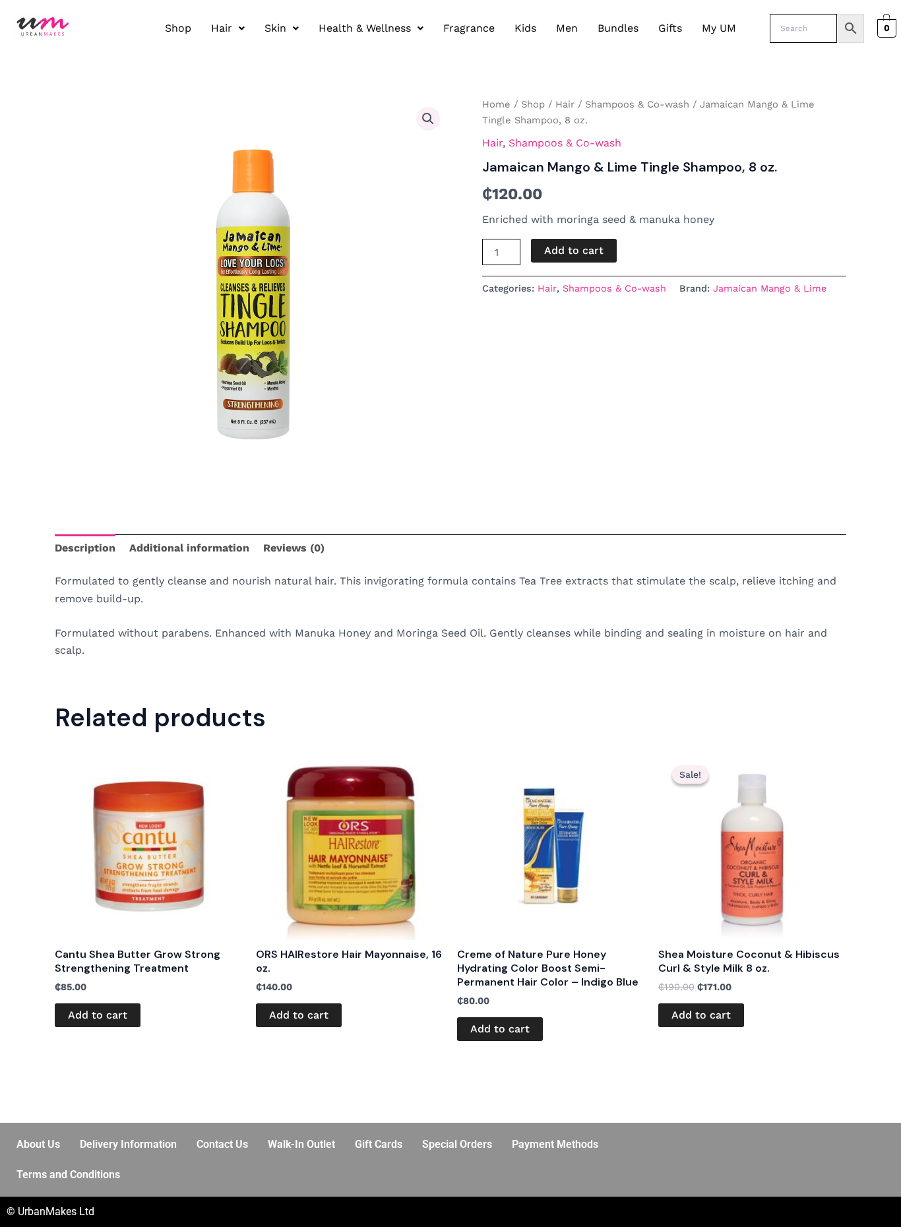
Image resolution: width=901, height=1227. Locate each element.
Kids (525, 28)
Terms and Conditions (68, 1174)
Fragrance (469, 28)
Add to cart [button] (97, 1015)
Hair (221, 28)
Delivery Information (128, 1144)
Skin (275, 28)
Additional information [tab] (189, 548)
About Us (38, 1144)
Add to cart (574, 250)
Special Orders (457, 1144)
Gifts (670, 28)
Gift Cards (378, 1144)
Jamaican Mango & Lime (769, 288)
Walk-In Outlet (301, 1144)
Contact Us (222, 1144)
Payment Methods (555, 1144)
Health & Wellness (365, 28)
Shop (178, 28)
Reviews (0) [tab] (294, 548)
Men (567, 28)
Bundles (618, 28)
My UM (719, 28)
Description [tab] (85, 548)
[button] (228, 28)
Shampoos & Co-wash (637, 104)
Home (496, 104)
